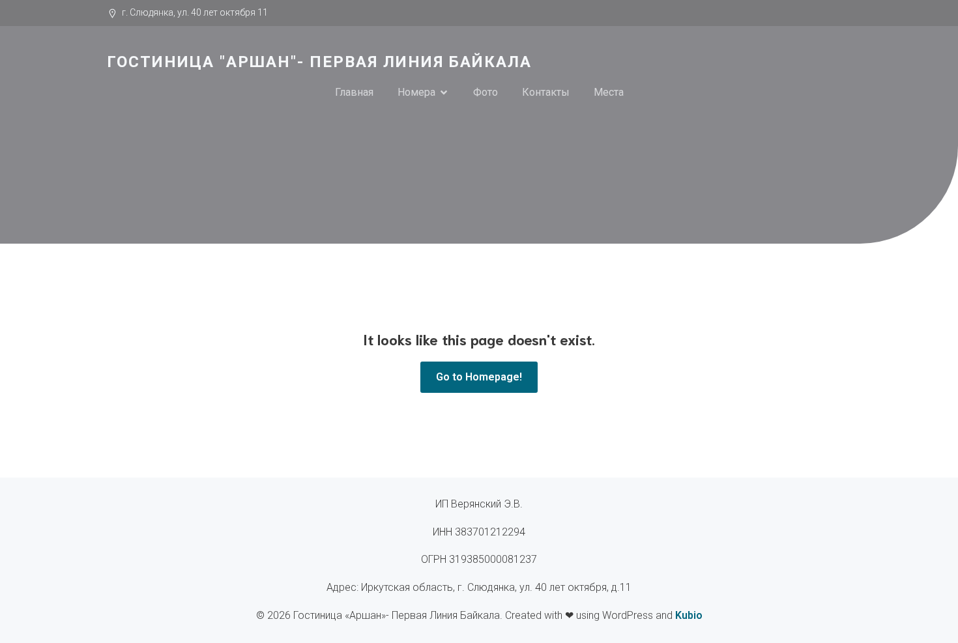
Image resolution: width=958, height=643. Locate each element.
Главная (354, 92)
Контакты (546, 92)
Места (609, 92)
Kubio (689, 615)
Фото (485, 92)
